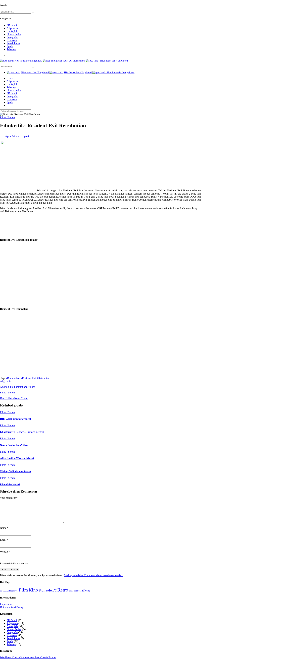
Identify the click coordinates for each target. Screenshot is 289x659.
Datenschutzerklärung (11, 607)
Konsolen (12, 40)
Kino (33, 589)
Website (5, 551)
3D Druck (12, 25)
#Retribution (43, 378)
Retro (62, 589)
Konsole (45, 590)
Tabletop (11, 49)
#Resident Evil (29, 378)
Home (10, 78)
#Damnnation (13, 378)
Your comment (9, 497)
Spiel (71, 591)
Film (23, 589)
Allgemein (12, 28)
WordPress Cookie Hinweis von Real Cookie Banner (28, 657)
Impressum (6, 604)
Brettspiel (13, 590)
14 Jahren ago (19, 136)
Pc (54, 590)
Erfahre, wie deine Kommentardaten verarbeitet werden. (93, 575)
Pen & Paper (13, 43)
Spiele (10, 46)
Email (4, 539)
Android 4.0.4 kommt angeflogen (17, 386)
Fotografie (12, 37)
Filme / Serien (14, 34)
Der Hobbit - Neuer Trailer (14, 398)
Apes (8, 136)
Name (4, 527)
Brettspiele (12, 31)
